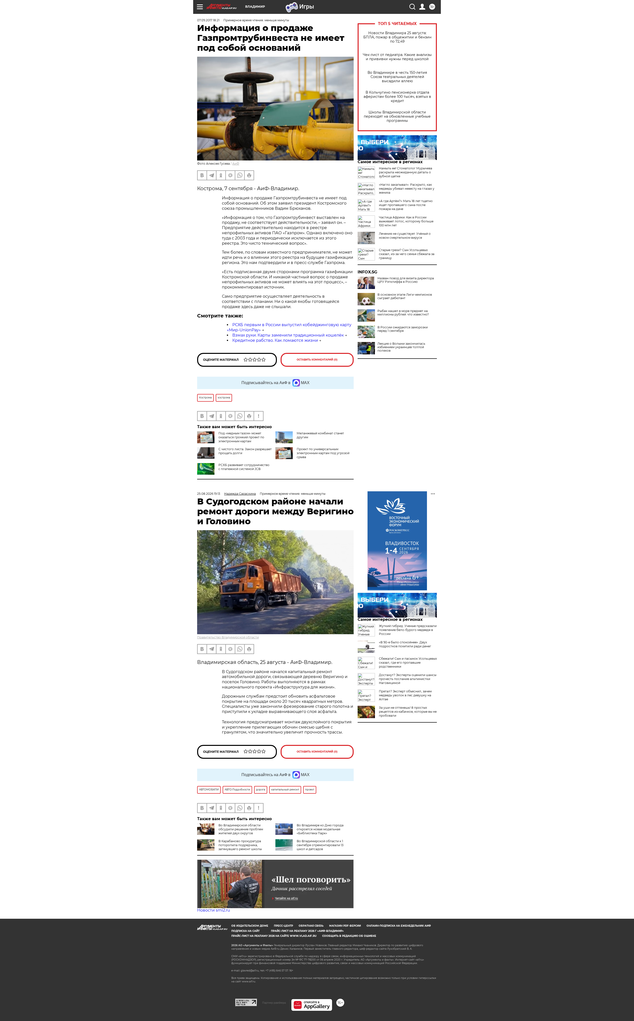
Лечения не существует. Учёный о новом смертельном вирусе (405, 235)
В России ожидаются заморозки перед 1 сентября (402, 329)
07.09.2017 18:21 (208, 20)
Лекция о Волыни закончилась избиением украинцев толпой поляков (401, 347)
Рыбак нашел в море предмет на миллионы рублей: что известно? (403, 312)
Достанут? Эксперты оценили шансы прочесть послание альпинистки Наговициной (407, 679)
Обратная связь (311, 925)
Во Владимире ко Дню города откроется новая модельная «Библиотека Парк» (320, 829)
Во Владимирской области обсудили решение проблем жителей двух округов (240, 829)
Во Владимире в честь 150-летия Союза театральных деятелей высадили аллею (397, 77)
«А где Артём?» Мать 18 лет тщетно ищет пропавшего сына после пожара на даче (406, 205)
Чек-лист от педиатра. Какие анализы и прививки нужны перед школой (397, 57)
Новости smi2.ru (213, 910)
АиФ (235, 163)
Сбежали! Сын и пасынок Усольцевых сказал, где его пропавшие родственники (408, 662)
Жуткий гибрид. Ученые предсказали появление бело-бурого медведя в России (408, 630)
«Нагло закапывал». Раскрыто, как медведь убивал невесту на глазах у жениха (406, 188)
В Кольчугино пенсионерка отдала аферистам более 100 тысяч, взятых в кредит (397, 96)
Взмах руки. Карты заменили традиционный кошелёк (288, 335)
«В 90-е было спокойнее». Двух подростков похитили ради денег (405, 644)
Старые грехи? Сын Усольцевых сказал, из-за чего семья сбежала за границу (406, 254)
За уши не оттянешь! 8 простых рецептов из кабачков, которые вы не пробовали (408, 711)
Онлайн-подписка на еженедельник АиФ (399, 925)
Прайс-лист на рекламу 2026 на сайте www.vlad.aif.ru (274, 936)
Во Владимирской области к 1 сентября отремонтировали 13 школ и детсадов (320, 845)
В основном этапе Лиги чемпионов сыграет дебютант (404, 296)
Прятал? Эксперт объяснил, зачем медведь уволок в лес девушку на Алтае (405, 695)
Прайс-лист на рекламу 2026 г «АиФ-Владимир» (307, 931)
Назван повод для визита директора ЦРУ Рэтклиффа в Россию (405, 280)
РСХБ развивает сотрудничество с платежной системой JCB (243, 467)
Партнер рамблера (274, 1002)
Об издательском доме (249, 925)
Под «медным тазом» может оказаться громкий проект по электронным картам (241, 437)
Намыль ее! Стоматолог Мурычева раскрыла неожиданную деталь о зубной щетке (405, 172)
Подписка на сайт (245, 931)
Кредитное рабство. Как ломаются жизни (275, 340)
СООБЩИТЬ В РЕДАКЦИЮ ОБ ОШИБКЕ (349, 936)
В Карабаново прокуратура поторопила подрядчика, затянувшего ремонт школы (240, 845)
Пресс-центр (283, 925)
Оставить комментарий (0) (317, 359)
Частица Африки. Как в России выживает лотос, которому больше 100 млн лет (406, 221)
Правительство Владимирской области (228, 637)
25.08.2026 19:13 (208, 494)
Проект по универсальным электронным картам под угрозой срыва (323, 453)
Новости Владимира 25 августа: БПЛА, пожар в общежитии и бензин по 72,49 (397, 37)
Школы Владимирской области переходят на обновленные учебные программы (397, 116)
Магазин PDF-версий (345, 925)
